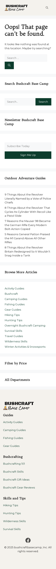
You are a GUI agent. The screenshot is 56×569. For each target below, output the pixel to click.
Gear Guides (13, 309)
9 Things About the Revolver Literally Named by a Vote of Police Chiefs (28, 198)
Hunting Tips (13, 320)
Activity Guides (14, 288)
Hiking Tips (12, 315)
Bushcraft (11, 293)
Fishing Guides (15, 304)
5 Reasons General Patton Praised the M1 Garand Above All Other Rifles (27, 238)
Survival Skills (13, 330)
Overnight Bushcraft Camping (25, 325)
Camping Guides (16, 299)
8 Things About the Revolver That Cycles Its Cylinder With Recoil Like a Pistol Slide (28, 211)
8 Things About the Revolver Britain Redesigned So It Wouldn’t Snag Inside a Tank (27, 251)
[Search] (9, 65)
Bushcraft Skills (13, 471)
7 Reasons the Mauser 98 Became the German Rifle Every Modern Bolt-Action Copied (28, 225)
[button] (47, 7)
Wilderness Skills (16, 341)
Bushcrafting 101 (14, 463)
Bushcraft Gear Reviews (19, 487)
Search (43, 101)
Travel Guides (14, 336)
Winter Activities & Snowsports (25, 346)
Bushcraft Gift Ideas (16, 479)
